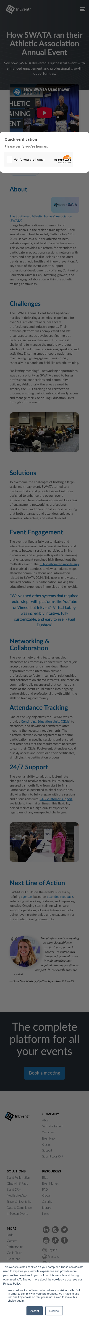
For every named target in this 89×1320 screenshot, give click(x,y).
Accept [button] (34, 1311)
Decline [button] (54, 1311)
